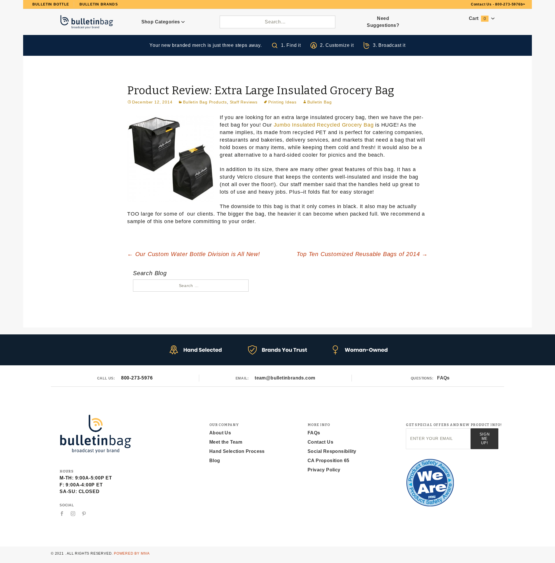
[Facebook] (62, 513)
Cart (477, 18)
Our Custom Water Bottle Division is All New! (193, 254)
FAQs (443, 377)
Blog (214, 460)
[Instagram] (73, 513)
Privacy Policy (324, 469)
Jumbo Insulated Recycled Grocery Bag (324, 125)
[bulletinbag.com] (87, 21)
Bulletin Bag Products (205, 102)
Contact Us (320, 442)
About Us (220, 432)
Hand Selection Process (237, 451)
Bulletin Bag (319, 102)
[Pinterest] (84, 513)
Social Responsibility (332, 451)
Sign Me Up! (485, 438)
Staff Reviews (244, 102)
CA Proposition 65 (328, 460)
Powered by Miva (132, 553)
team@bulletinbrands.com (285, 377)
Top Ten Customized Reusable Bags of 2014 (362, 254)
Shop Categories (161, 21)
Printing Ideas (282, 102)
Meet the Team (225, 442)
